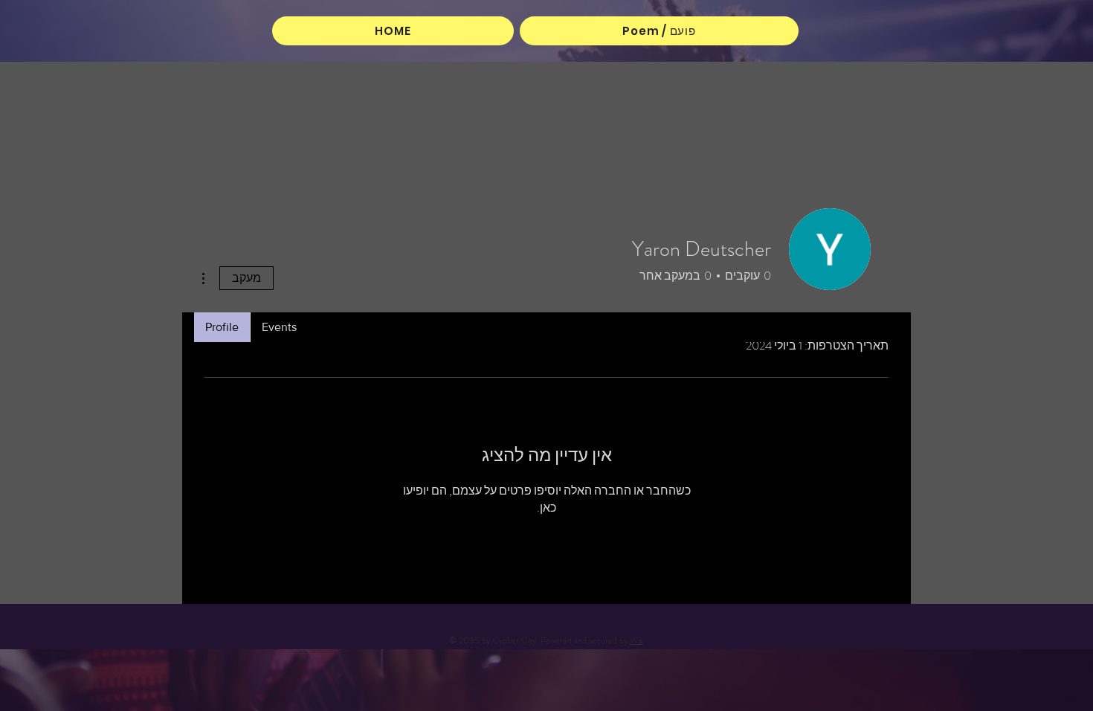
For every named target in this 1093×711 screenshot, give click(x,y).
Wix (636, 640)
